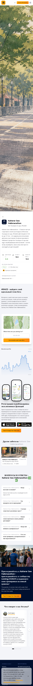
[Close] (28, 676)
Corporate (5, 684)
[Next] (29, 629)
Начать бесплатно (22, 2)
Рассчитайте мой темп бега (16, 340)
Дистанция (8, 254)
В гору (17, 254)
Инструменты (22, 663)
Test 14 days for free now (11, 430)
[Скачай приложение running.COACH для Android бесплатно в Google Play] (24, 424)
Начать (4, 666)
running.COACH (6, 663)
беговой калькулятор (24, 666)
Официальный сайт (7, 278)
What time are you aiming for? (13, 331)
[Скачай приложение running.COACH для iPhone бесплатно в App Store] (8, 424)
